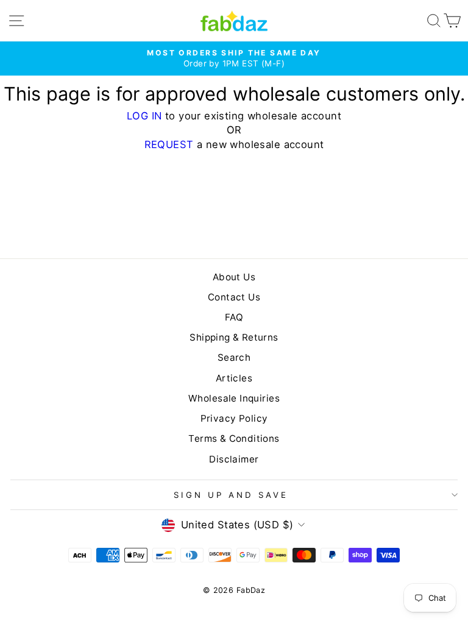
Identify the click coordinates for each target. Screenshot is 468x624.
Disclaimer (233, 459)
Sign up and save (231, 495)
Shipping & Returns (234, 337)
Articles (234, 378)
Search (234, 357)
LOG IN (144, 116)
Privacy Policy (234, 418)
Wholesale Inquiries (234, 398)
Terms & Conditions (233, 438)
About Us (234, 277)
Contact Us (234, 297)
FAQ (234, 317)
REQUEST (169, 144)
